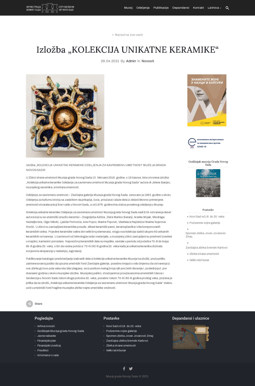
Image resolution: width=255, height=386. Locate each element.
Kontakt (198, 7)
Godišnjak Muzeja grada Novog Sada (60, 330)
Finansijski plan (46, 340)
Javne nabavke (46, 335)
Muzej (128, 7)
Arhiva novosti (46, 326)
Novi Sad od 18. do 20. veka (206, 216)
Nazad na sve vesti (129, 35)
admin (131, 61)
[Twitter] (131, 369)
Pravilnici (42, 350)
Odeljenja (143, 7)
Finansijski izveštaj (49, 345)
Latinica (213, 7)
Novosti (148, 61)
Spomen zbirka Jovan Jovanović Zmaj (206, 235)
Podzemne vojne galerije (204, 222)
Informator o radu (48, 355)
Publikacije (161, 7)
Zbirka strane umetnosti (204, 253)
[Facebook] (124, 369)
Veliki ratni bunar (199, 260)
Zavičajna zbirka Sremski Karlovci (207, 247)
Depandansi (180, 7)
